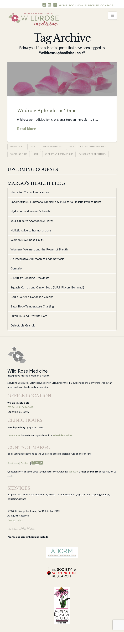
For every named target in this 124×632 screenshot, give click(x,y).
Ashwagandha (17, 146)
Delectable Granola (22, 325)
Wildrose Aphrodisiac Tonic (46, 110)
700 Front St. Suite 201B (20, 407)
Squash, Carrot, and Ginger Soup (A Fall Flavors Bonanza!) (47, 287)
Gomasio (16, 268)
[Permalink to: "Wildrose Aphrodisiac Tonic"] (62, 79)
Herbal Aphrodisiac (52, 146)
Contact (25, 463)
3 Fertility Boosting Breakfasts (29, 278)
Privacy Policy (15, 520)
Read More (26, 129)
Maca (71, 146)
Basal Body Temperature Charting (32, 306)
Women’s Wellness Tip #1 (27, 240)
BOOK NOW (76, 5)
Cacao (33, 146)
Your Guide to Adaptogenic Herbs (31, 221)
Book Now (13, 463)
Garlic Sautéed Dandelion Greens (31, 297)
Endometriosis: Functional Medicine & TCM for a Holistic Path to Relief (55, 202)
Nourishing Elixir (18, 154)
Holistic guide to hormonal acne (30, 230)
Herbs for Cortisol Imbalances (29, 192)
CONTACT (106, 5)
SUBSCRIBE (92, 5)
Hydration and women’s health (30, 211)
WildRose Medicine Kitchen (92, 154)
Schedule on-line (62, 435)
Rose (36, 154)
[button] (112, 15)
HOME (63, 5)
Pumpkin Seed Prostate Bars (28, 316)
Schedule (73, 471)
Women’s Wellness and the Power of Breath (39, 249)
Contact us (13, 435)
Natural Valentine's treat (93, 146)
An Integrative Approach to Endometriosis (37, 259)
